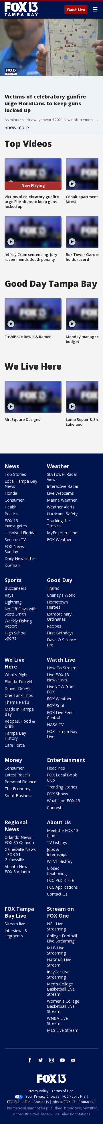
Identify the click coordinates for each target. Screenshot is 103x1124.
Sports (13, 580)
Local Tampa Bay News (21, 483)
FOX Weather (59, 539)
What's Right (16, 674)
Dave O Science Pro (61, 642)
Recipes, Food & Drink (20, 723)
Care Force (15, 745)
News (12, 466)
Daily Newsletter (20, 558)
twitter (40, 1060)
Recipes (54, 626)
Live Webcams (60, 493)
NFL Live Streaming (56, 926)
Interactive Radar (62, 486)
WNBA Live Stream (57, 1020)
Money (13, 759)
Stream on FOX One (60, 912)
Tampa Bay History (15, 735)
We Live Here (15, 663)
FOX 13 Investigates (16, 523)
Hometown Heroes (57, 604)
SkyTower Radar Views (62, 477)
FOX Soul (55, 705)
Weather (58, 466)
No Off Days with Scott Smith (21, 611)
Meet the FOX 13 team (62, 833)
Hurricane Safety (62, 513)
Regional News (16, 826)
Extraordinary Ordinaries (59, 616)
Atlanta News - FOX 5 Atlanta (18, 869)
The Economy (17, 788)
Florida (11, 493)
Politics (11, 513)
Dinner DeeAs (17, 688)
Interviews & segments (16, 933)
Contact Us (57, 894)
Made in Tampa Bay (19, 711)
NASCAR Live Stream (59, 962)
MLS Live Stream (62, 1030)
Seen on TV (15, 539)
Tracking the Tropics (58, 523)
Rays (9, 595)
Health (11, 507)
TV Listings (57, 842)
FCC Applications (62, 887)
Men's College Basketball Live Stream (61, 989)
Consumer (14, 500)
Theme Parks (17, 702)
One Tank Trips (19, 695)
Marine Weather (62, 500)
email (73, 1060)
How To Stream (61, 668)
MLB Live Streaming (56, 950)
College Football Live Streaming (62, 938)
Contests (55, 807)
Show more (17, 127)
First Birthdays (60, 633)
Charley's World (61, 595)
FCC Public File (60, 880)
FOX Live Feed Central (60, 715)
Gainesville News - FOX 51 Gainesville (20, 854)
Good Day (59, 580)
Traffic (53, 588)
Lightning (13, 602)
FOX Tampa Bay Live (62, 734)
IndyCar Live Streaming (58, 974)
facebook (29, 1060)
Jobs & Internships (57, 852)
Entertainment (66, 759)
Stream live (15, 923)
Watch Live (76, 10)
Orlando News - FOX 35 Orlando (19, 840)
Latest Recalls (17, 775)
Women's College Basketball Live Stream (63, 1006)
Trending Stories (62, 787)
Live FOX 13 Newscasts (58, 677)
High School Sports (16, 635)
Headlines (56, 768)
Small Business (18, 795)
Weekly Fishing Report (18, 623)
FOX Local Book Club (62, 777)
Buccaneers (15, 588)
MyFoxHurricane (62, 532)
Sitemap (12, 565)
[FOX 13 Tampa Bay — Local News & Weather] (21, 9)
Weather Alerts (60, 507)
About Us (59, 822)
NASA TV (55, 724)
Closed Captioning (57, 870)
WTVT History (59, 861)
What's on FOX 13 (63, 800)
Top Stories (15, 474)
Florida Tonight (19, 681)
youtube (62, 1060)
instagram (51, 1060)
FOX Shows (57, 793)
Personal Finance (20, 781)
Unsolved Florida (20, 532)
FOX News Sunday (14, 549)
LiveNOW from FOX (61, 689)
